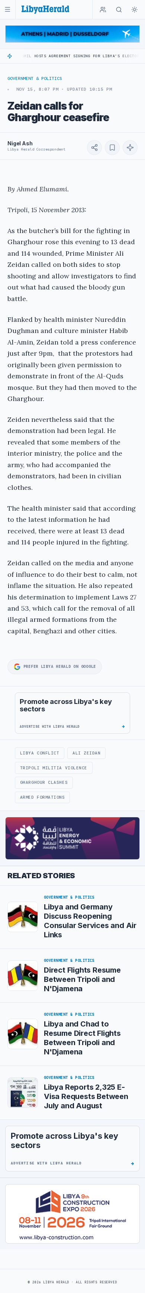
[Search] (119, 9)
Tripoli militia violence (53, 767)
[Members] (103, 9)
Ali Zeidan (86, 753)
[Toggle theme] (134, 9)
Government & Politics (34, 78)
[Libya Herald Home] (45, 9)
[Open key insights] (130, 147)
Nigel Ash (20, 143)
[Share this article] (94, 147)
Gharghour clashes (44, 782)
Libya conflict (39, 753)
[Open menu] (7, 9)
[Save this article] (112, 147)
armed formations (42, 797)
